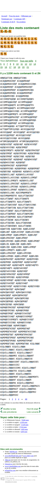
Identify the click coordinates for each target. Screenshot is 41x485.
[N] (8, 44)
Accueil (4, 16)
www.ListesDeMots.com (12, 466)
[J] (32, 40)
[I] (29, 40)
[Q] (19, 44)
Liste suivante (33, 412)
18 (14, 67)
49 (26, 399)
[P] (15, 44)
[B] (5, 40)
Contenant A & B (8, 22)
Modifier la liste (9, 409)
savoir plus (34, 476)
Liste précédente (9, 412)
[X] (5, 47)
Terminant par (6, 19)
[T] (29, 44)
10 (17, 64)
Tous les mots (14, 16)
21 (28, 67)
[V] (36, 44)
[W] (2, 47)
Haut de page (33, 409)
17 (10, 67)
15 (1, 67)
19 (19, 67)
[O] (12, 44)
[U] (32, 44)
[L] (2, 44)
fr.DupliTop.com (10, 470)
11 (22, 64)
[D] (12, 40)
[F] (19, 40)
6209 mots (24, 432)
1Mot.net (7, 460)
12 (26, 64)
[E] (15, 40)
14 (35, 64)
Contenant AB (19, 19)
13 (30, 64)
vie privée (12, 478)
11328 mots (24, 425)
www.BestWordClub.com (13, 456)
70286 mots (25, 420)
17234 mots (23, 427)
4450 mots (24, 429)
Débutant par (26, 16)
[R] (22, 44)
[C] (8, 40)
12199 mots (23, 422)
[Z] (12, 47)
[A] (2, 40)
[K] (36, 40)
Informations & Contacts (11, 481)
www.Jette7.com (28, 456)
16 (6, 67)
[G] (22, 40)
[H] (25, 40)
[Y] (8, 47)
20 (23, 67)
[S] (25, 44)
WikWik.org (13, 451)
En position (21, 22)
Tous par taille (26, 61)
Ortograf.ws (8, 464)
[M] (5, 44)
